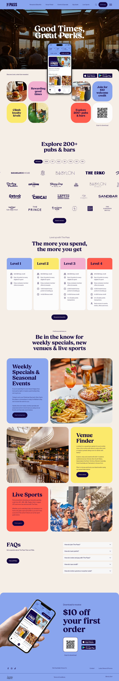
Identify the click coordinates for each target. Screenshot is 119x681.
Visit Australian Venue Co (59, 668)
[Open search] (96, 5)
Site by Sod (108, 676)
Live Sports (86, 4)
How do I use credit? (71, 564)
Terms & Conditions (59, 677)
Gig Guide (75, 4)
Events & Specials (63, 4)
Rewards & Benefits (35, 4)
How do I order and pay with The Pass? (77, 558)
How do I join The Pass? (72, 544)
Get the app (103, 5)
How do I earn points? (71, 551)
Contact (92, 668)
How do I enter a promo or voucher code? (78, 571)
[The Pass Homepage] (12, 4)
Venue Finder (49, 4)
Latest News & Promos (105, 668)
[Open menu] (110, 4)
